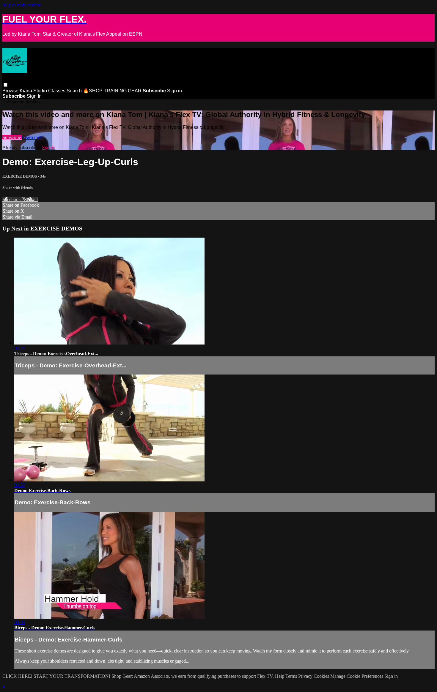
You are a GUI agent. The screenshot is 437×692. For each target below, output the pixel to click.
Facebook (12, 199)
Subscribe (12, 137)
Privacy (306, 676)
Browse (11, 90)
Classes (57, 90)
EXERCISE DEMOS (20, 176)
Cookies (322, 676)
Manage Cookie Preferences (357, 676)
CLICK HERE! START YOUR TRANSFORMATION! (56, 676)
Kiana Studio (34, 90)
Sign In (34, 96)
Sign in (174, 90)
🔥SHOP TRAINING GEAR (112, 90)
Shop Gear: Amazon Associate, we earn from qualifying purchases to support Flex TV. (192, 676)
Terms (291, 676)
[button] (5, 85)
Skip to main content (21, 4)
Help (280, 676)
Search (75, 90)
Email (32, 199)
